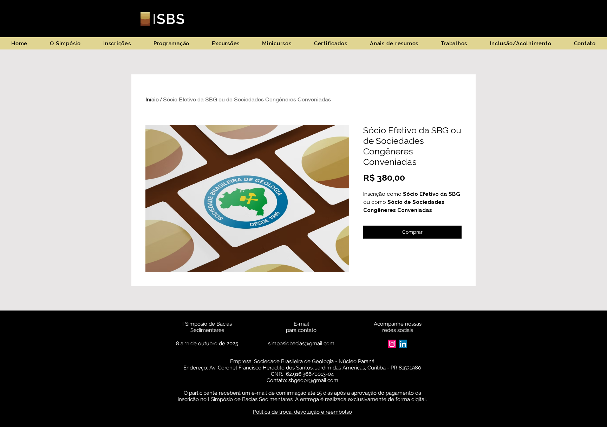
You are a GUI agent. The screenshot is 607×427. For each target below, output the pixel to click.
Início (152, 99)
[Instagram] (392, 344)
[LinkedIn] (403, 344)
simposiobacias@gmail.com (301, 343)
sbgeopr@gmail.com (313, 380)
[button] (65, 43)
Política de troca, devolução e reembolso (302, 412)
